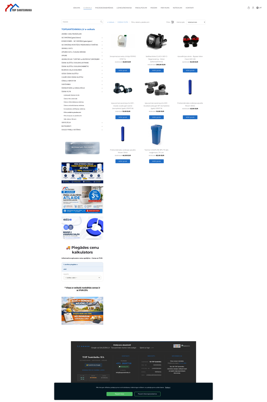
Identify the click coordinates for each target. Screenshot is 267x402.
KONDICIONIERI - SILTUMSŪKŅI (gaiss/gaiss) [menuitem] (77, 41)
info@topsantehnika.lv (123, 372)
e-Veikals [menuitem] (88, 8)
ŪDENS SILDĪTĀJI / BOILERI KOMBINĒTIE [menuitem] (75, 66)
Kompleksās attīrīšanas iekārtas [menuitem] (74, 109)
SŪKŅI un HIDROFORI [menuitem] (69, 81)
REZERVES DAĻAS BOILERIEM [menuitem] (72, 70)
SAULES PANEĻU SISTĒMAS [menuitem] (71, 130)
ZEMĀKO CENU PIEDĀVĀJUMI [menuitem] (71, 34)
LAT (260, 8)
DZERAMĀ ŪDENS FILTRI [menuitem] (71, 95)
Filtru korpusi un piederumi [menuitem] (73, 116)
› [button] (102, 41)
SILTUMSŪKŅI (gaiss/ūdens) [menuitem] (71, 38)
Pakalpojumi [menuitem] (141, 8)
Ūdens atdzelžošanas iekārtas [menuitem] (74, 105)
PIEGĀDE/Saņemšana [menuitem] (104, 8)
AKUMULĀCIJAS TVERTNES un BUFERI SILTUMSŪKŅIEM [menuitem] (80, 59)
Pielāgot (167, 387)
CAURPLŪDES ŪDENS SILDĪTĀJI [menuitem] (72, 77)
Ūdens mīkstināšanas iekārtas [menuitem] (74, 102)
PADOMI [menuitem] (154, 8)
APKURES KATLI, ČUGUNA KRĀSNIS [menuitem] (74, 52)
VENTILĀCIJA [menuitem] (66, 122)
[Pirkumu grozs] (248, 8)
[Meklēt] (101, 22)
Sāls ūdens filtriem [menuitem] (70, 119)
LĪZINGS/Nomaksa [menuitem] (124, 8)
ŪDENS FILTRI (122, 22)
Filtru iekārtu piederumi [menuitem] (72, 112)
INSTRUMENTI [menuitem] (66, 126)
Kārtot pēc (181, 22)
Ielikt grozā (123, 70)
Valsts (66, 274)
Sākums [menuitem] (76, 8)
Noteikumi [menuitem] (177, 8)
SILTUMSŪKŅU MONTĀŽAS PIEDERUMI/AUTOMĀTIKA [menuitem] (80, 45)
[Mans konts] (253, 8)
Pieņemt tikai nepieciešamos (147, 394)
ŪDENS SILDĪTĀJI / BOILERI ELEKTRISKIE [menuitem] (75, 63)
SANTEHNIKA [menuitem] (66, 84)
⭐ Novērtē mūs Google (93, 365)
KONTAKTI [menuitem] (190, 8)
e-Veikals (110, 22)
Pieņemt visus (119, 394)
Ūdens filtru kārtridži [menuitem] (70, 99)
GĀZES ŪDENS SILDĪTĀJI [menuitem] (70, 74)
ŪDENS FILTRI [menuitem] (66, 92)
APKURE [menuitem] (64, 56)
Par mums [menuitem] (165, 8)
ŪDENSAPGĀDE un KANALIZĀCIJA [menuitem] (73, 88)
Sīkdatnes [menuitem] (176, 337)
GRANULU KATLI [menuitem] (67, 48)
